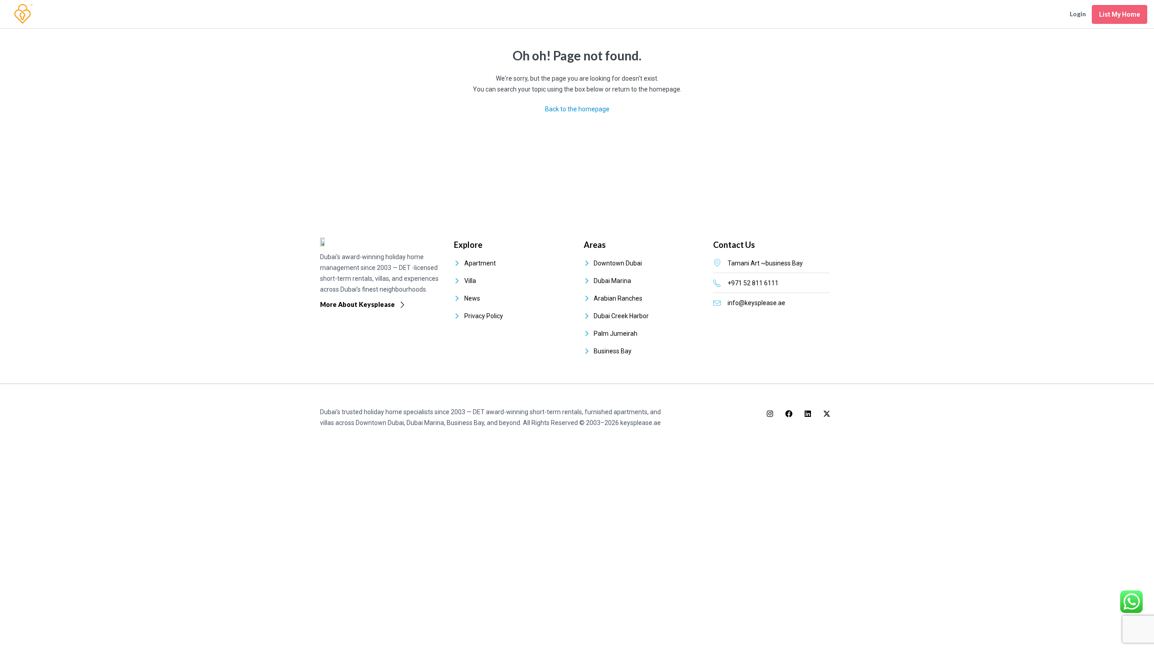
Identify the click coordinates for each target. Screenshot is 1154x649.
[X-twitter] (827, 414)
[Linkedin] (808, 414)
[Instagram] (770, 414)
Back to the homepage (577, 109)
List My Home (1119, 14)
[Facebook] (789, 414)
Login (1078, 14)
